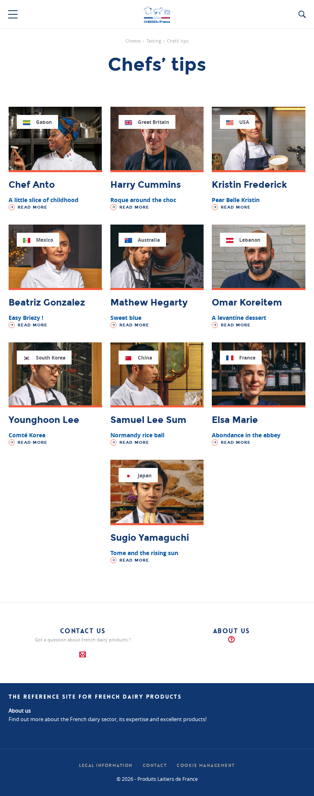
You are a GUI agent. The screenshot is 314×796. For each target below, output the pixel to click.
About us (231, 631)
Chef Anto (32, 184)
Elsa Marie (235, 420)
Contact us (82, 631)
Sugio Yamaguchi (149, 537)
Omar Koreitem (247, 302)
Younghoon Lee (44, 420)
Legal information (106, 765)
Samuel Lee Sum (148, 420)
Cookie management (206, 765)
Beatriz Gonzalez (47, 302)
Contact (155, 765)
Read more (31, 207)
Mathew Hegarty (149, 302)
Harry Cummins (145, 184)
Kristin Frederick (249, 184)
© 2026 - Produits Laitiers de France (157, 779)
